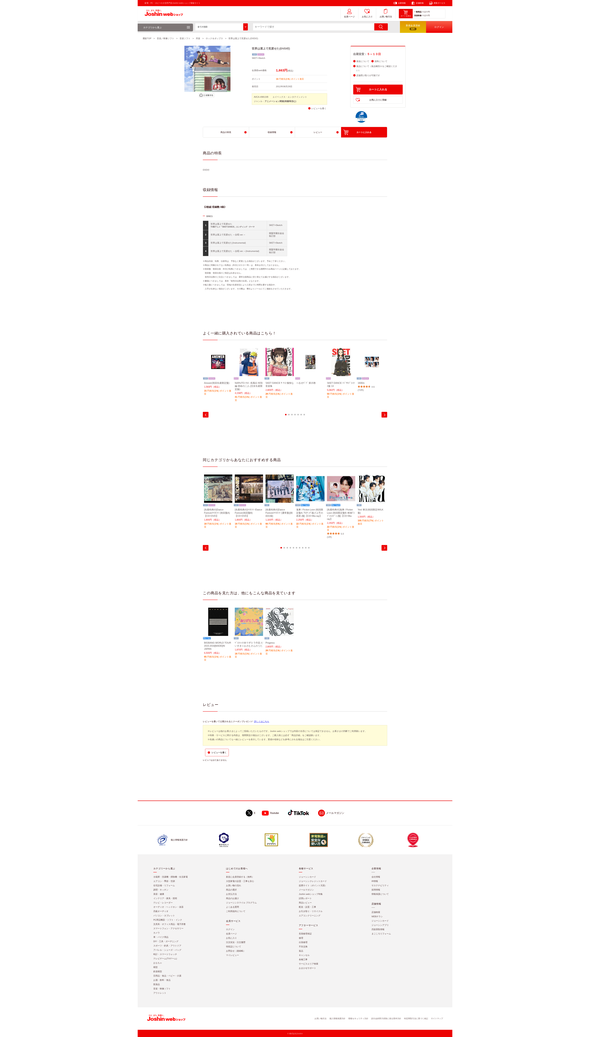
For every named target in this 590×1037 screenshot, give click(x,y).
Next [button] (384, 415)
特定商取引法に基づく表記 (416, 1018)
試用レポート (305, 898)
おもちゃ (157, 963)
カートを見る (406, 16)
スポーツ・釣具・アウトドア (167, 945)
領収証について (233, 946)
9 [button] (306, 548)
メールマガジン (335, 813)
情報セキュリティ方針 (358, 1018)
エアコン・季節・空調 (164, 881)
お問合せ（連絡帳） (235, 951)
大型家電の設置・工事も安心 (240, 881)
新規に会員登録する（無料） (240, 877)
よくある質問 (232, 907)
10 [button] (309, 548)
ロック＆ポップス (214, 38)
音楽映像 (418, 15)
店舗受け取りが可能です (368, 75)
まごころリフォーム (381, 933)
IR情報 (375, 881)
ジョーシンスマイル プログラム (241, 902)
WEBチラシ (377, 916)
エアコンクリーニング (309, 915)
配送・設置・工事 (307, 907)
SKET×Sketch (258, 58)
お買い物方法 (386, 17)
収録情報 (272, 132)
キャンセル (304, 955)
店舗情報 (420, 3)
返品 (301, 951)
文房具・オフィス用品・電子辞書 (169, 924)
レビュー (318, 132)
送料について (380, 61)
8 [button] (302, 548)
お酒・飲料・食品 (162, 980)
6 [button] (301, 414)
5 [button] (298, 414)
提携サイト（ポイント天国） (313, 885)
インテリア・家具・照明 (165, 898)
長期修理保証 (305, 933)
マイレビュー (232, 955)
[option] (218, 373)
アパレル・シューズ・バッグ (167, 950)
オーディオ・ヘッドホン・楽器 (168, 907)
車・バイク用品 (160, 937)
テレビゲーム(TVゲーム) (165, 958)
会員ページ (349, 17)
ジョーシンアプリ (380, 925)
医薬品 (156, 984)
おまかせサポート (307, 968)
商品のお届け (232, 898)
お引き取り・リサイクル (311, 911)
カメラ (156, 933)
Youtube (274, 813)
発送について (362, 61)
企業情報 (402, 3)
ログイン (230, 929)
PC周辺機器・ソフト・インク (167, 920)
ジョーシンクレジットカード (313, 881)
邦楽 (198, 38)
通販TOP (147, 38)
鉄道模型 (157, 971)
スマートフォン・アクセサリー (168, 928)
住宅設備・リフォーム (164, 885)
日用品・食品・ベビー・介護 (167, 976)
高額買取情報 (378, 929)
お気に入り (367, 17)
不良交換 (303, 946)
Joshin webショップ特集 (311, 894)
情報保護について (380, 894)
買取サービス (439, 3)
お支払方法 (231, 894)
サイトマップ (437, 1018)
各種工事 (303, 959)
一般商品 (418, 12)
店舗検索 (376, 912)
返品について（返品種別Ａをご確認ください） (376, 68)
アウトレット (159, 993)
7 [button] (304, 414)
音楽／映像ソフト (165, 38)
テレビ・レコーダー (163, 902)
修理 (301, 938)
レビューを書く (318, 108)
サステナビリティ (380, 885)
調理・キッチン (160, 890)
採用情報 (376, 890)
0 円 (428, 12)
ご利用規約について (235, 911)
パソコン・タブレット (164, 915)
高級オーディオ (160, 911)
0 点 (424, 12)
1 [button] (286, 414)
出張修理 (303, 942)
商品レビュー (305, 902)
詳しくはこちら (261, 721)
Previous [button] (205, 415)
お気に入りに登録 (378, 100)
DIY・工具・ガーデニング (165, 941)
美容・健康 (158, 894)
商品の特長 (225, 132)
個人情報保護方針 (337, 1018)
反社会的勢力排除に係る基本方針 (386, 1018)
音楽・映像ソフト (162, 988)
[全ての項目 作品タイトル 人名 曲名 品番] (221, 26)
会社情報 (376, 877)
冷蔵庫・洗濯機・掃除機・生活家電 (170, 877)
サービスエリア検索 (308, 964)
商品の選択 (231, 890)
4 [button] (295, 414)
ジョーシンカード (307, 877)
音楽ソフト (185, 38)
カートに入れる (378, 89)
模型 (155, 967)
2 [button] (289, 414)
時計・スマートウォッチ (165, 954)
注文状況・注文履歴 (235, 942)
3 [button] (292, 414)
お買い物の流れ (233, 885)
